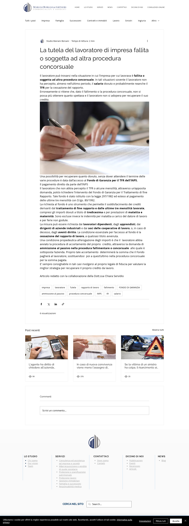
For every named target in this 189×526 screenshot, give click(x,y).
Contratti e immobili (97, 20)
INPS (99, 293)
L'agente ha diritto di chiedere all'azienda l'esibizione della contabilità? (41, 366)
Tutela (73, 287)
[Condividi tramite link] (63, 304)
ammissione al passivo (53, 293)
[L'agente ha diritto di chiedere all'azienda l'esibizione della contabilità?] (46, 347)
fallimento (109, 287)
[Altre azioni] (147, 41)
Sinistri (128, 20)
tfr (108, 293)
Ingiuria (142, 20)
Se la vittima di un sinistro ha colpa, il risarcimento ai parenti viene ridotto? (141, 366)
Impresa (45, 20)
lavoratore (60, 287)
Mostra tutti (158, 329)
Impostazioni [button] (145, 521)
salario (117, 293)
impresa (46, 287)
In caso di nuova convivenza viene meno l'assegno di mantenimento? (94, 366)
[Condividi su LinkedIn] (55, 304)
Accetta (175, 521)
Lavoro (116, 20)
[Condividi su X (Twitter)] (48, 304)
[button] (100, 7)
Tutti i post (30, 20)
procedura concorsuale (80, 293)
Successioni (75, 20)
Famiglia (60, 20)
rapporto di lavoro (90, 287)
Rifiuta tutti (161, 521)
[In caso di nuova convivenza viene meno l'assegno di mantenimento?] (94, 347)
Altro (154, 20)
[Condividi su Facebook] (41, 304)
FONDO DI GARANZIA (129, 287)
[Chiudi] (185, 521)
